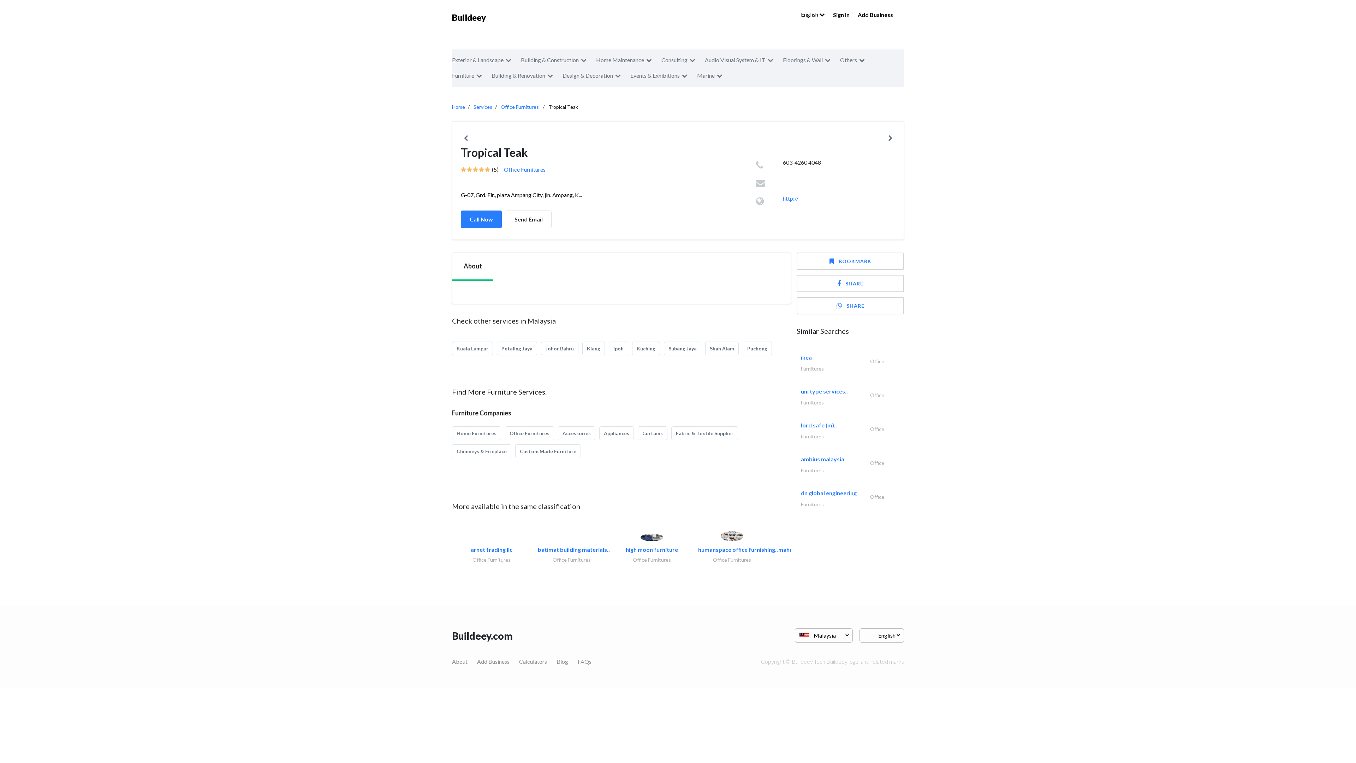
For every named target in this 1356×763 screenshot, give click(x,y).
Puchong (757, 348)
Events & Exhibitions (655, 75)
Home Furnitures (476, 433)
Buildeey (469, 17)
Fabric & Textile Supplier (704, 433)
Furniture (463, 75)
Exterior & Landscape (478, 60)
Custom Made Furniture (548, 451)
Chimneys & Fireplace (482, 451)
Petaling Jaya (517, 348)
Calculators (533, 661)
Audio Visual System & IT (735, 60)
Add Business (875, 14)
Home (458, 107)
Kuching (646, 348)
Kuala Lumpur (472, 348)
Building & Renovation (518, 75)
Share (854, 283)
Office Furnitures (520, 107)
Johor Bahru (560, 348)
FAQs (584, 661)
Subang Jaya (682, 348)
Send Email (529, 219)
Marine (706, 75)
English (810, 14)
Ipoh (618, 348)
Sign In (841, 14)
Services (483, 107)
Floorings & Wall (803, 60)
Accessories (577, 433)
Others (848, 60)
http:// (790, 198)
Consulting (674, 60)
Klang (593, 348)
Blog (562, 661)
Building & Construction (550, 60)
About (460, 661)
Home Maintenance (620, 60)
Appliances (616, 433)
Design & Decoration (588, 75)
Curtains (652, 433)
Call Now (481, 219)
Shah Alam (722, 348)
